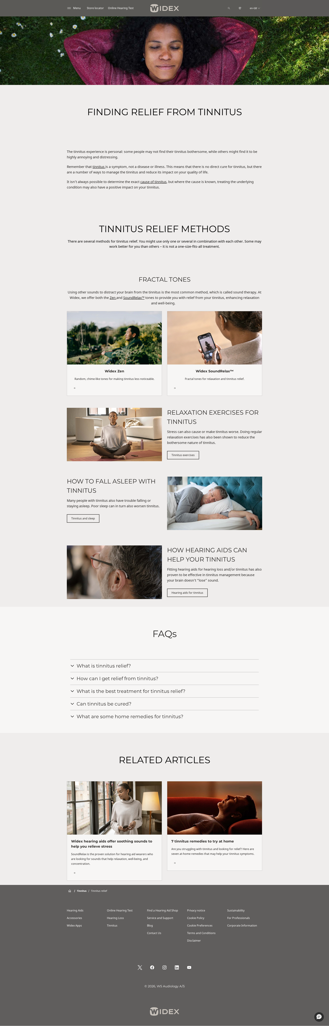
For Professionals (238, 918)
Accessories (74, 918)
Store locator (95, 8)
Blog (150, 925)
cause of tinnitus (153, 181)
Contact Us (154, 933)
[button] (319, 1017)
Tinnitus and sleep (83, 518)
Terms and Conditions (201, 933)
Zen (113, 297)
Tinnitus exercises (183, 455)
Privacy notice (196, 910)
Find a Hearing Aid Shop (162, 910)
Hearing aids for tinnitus (187, 593)
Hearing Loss (115, 918)
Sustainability (236, 910)
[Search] (229, 8)
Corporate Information (242, 925)
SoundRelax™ (133, 297)
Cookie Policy (195, 918)
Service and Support (160, 918)
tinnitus (99, 166)
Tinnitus (112, 925)
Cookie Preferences (199, 925)
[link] (114, 353)
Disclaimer (194, 940)
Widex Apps (74, 925)
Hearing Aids (75, 910)
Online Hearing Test (121, 8)
